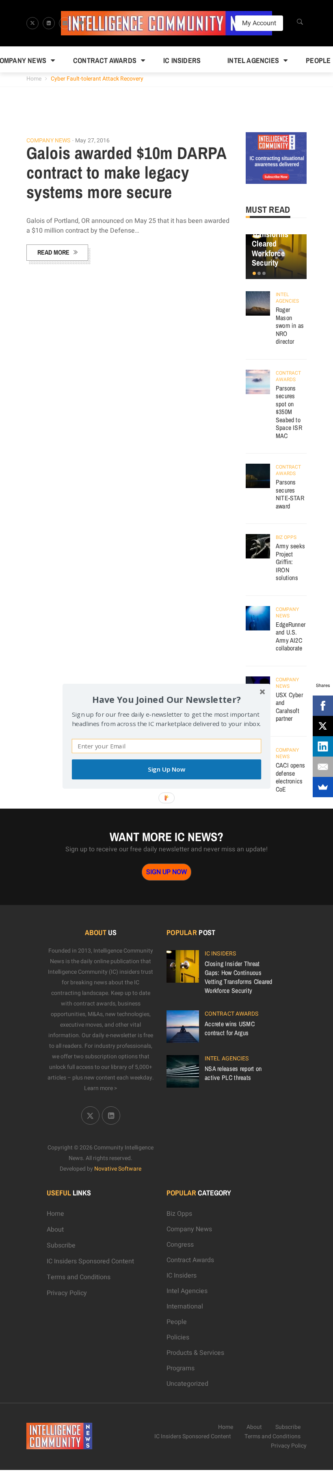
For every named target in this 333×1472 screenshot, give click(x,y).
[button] (166, 699)
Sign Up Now (166, 769)
